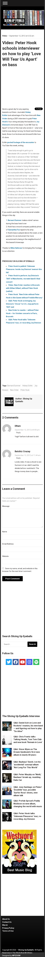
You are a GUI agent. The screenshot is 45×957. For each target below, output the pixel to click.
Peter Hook (25, 390)
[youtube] (23, 662)
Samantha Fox (14, 230)
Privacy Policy (8, 928)
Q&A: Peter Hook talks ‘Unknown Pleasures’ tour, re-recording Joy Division (28, 816)
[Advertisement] (22, 609)
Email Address (8, 544)
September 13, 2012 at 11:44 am (28, 455)
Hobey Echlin (27, 386)
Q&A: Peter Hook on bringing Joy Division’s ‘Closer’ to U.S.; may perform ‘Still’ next (22, 304)
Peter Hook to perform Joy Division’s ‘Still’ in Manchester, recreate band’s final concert (23, 279)
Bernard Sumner (14, 220)
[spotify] (36, 662)
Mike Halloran (16, 248)
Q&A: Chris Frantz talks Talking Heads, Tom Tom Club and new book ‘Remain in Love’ (28, 739)
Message (6, 506)
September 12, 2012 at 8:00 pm (27, 430)
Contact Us (7, 922)
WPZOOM (16, 956)
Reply (18, 433)
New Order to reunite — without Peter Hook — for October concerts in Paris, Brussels (22, 313)
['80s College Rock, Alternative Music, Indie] (23, 18)
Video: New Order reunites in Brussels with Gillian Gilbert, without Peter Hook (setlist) (23, 288)
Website (5, 556)
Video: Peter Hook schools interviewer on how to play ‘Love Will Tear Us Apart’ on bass (21, 53)
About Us (6, 919)
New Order (14, 390)
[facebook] (16, 662)
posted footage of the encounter (20, 142)
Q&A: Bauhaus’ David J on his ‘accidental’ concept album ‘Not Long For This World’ (27, 765)
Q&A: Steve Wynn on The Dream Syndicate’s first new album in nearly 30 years (27, 752)
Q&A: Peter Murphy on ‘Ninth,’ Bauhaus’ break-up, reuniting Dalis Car (27, 777)
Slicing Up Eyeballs (26, 950)
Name (4, 532)
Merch (5, 925)
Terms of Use (8, 931)
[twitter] (9, 662)
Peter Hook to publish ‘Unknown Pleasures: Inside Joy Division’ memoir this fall (24, 269)
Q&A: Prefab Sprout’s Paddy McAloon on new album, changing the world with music (28, 804)
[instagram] (29, 662)
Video (4, 36)
